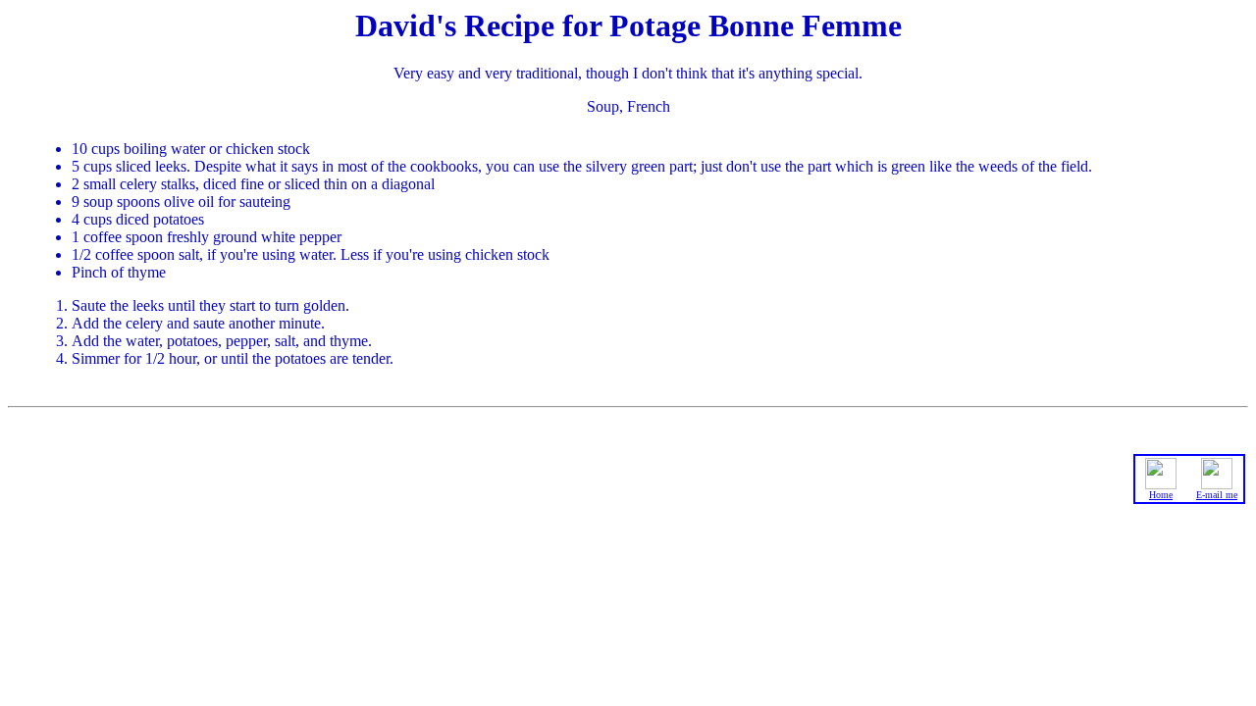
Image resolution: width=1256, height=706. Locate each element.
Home (1161, 494)
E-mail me (1216, 494)
